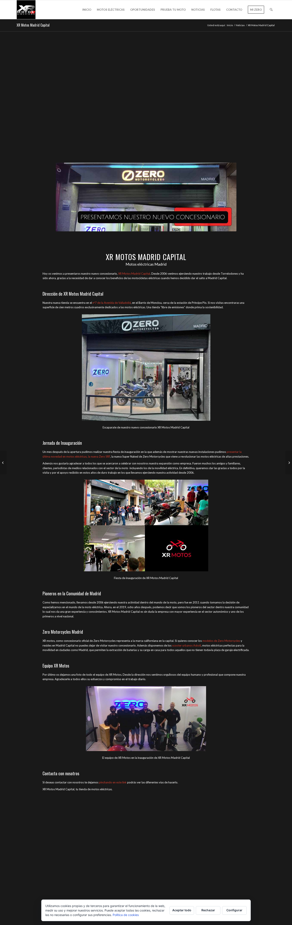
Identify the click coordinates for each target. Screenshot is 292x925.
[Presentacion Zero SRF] (3, 462)
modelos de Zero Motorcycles (221, 640)
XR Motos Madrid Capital (33, 25)
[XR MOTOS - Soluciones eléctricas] (26, 9)
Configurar (234, 910)
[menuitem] (87, 9)
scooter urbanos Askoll (186, 645)
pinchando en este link (113, 782)
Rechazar (208, 910)
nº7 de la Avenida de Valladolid (112, 302)
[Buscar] (271, 9)
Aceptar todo (181, 910)
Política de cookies (126, 915)
